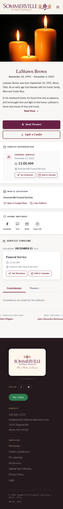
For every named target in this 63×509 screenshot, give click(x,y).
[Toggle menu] (58, 7)
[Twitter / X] (28, 387)
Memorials (14, 446)
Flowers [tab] (34, 288)
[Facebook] (21, 387)
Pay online (18, 397)
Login (11, 480)
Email (27, 229)
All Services (15, 463)
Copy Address (40, 203)
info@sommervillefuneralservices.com (29, 420)
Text (17, 229)
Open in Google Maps (17, 203)
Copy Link (37, 229)
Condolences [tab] (14, 288)
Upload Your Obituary (20, 469)
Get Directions (26, 175)
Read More (29, 111)
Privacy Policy (16, 474)
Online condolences (19, 452)
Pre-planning (15, 457)
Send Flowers (33, 124)
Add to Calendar (49, 175)
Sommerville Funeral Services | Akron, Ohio (27, 7)
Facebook (7, 229)
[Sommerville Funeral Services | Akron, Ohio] (27, 366)
